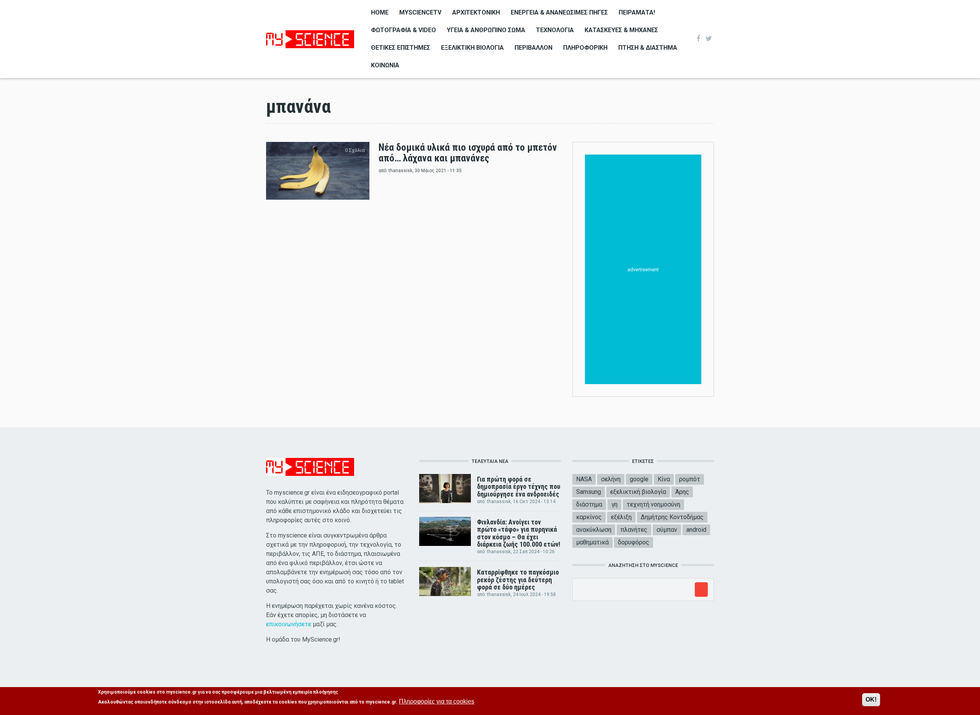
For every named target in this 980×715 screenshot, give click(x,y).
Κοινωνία (385, 65)
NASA (584, 479)
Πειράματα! (637, 12)
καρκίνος (589, 517)
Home (380, 12)
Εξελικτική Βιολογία (472, 47)
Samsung (588, 491)
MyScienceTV (420, 12)
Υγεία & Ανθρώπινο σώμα (486, 30)
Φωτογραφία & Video (403, 30)
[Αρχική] (310, 38)
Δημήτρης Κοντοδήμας (672, 517)
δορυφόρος (633, 542)
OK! (871, 699)
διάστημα (589, 504)
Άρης (682, 491)
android (696, 529)
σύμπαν (667, 529)
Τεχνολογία (555, 30)
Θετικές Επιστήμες (400, 47)
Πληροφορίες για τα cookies (436, 702)
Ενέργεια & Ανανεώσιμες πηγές (559, 12)
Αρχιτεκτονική (476, 12)
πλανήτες (634, 529)
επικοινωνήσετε (288, 624)
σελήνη (611, 479)
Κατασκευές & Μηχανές (621, 30)
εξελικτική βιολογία (638, 491)
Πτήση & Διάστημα (647, 47)
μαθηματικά (592, 542)
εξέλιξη (621, 517)
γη (614, 504)
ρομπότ (689, 479)
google (639, 479)
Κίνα (664, 479)
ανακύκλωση (593, 529)
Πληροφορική (585, 47)
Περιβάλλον (533, 47)
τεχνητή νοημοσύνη (653, 504)
